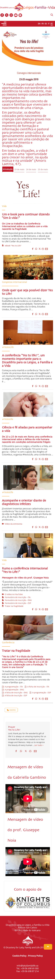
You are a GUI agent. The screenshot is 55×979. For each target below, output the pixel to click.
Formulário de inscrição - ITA (17, 597)
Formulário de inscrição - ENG (18, 600)
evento (12, 710)
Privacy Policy (35, 955)
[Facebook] (2, 15)
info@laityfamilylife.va (27, 965)
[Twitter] (7, 15)
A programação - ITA (13, 686)
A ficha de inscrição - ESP (15, 695)
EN (39, 23)
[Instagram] (11, 15)
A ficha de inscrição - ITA (37, 686)
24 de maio (31, 169)
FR (43, 23)
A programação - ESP (41, 692)
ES (46, 23)
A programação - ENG (14, 689)
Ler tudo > (39, 745)
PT (52, 23)
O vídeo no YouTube (13, 594)
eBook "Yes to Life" (12, 245)
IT (49, 23)
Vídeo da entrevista (13, 524)
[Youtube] (16, 15)
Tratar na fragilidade (13, 606)
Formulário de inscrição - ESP (17, 603)
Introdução (8, 169)
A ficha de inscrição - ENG (16, 692)
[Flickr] (20, 15)
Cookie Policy (19, 955)
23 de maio (19, 169)
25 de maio (43, 169)
